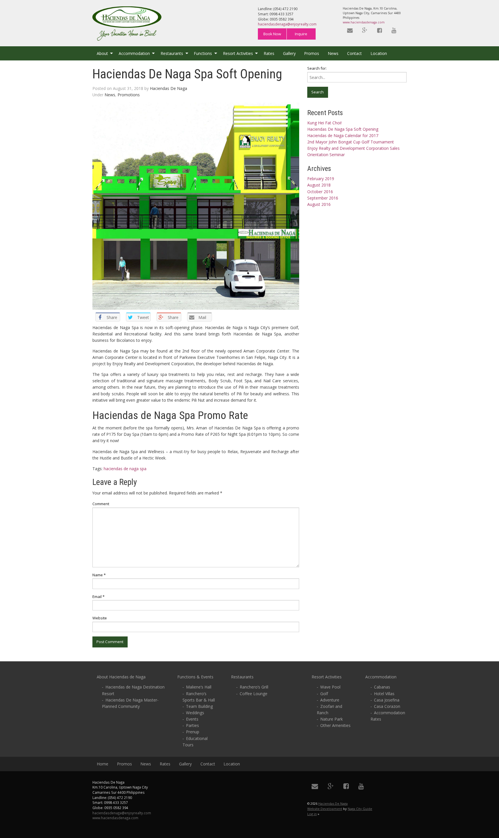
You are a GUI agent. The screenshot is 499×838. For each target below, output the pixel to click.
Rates (269, 53)
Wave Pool (330, 687)
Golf (324, 693)
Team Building (199, 706)
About (102, 53)
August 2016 (319, 204)
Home (102, 764)
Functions (203, 53)
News (333, 53)
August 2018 (319, 185)
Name (99, 574)
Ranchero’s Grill (254, 687)
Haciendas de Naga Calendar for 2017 (342, 135)
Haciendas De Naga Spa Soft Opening (342, 129)
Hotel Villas (384, 693)
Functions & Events (195, 677)
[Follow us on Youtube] (394, 30)
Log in (312, 814)
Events (192, 719)
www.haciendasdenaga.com (364, 22)
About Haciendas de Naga (121, 677)
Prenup (192, 731)
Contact (354, 53)
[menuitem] (103, 53)
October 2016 (320, 191)
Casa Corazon (387, 706)
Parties (192, 725)
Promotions (129, 94)
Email (98, 596)
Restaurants (172, 53)
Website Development (324, 808)
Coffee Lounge (253, 693)
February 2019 (320, 178)
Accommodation (134, 53)
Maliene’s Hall (198, 687)
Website (99, 618)
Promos (311, 53)
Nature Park (331, 719)
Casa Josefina (386, 700)
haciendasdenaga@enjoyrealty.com (287, 24)
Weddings (195, 712)
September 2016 (322, 198)
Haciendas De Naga (168, 88)
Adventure (329, 700)
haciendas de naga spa (125, 468)
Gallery (289, 53)
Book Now (272, 33)
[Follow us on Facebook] (380, 30)
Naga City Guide (360, 808)
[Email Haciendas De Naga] (350, 30)
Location (378, 53)
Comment (100, 503)
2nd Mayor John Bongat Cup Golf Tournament (350, 142)
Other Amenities (335, 725)
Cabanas (382, 687)
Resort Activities (238, 53)
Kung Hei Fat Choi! (324, 122)
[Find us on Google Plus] (365, 30)
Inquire (301, 33)
